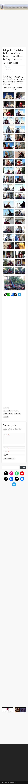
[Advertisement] (14, 31)
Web (5, 455)
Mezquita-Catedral (8, 413)
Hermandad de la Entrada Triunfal (11, 410)
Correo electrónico (6, 453)
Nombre (6, 448)
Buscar (23, 467)
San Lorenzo (17, 413)
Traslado (6, 416)
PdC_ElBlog (8, 67)
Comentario (6, 435)
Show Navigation (22, 13)
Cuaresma (6, 407)
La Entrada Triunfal (9, 72)
